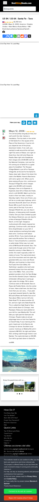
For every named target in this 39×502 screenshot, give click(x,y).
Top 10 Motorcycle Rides (12, 431)
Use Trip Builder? (9, 415)
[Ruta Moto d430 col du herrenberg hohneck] (19, 387)
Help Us (6, 443)
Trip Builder (7, 436)
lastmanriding (8, 449)
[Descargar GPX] (36, 115)
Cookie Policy (11, 479)
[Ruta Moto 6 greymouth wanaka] (9, 387)
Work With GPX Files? (11, 418)
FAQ (5, 425)
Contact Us (7, 440)
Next (32, 387)
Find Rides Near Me (10, 413)
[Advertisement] (19, 64)
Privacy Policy (32, 476)
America (23, 24)
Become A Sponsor (10, 423)
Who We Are (8, 438)
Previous (7, 387)
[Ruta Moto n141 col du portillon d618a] (30, 387)
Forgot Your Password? (11, 420)
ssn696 (4, 24)
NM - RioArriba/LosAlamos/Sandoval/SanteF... (16, 27)
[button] (5, 360)
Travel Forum (8, 433)
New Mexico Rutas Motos (17, 26)
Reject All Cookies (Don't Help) (20, 498)
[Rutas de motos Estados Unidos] (3, 22)
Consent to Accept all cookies (20, 491)
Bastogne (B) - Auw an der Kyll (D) (19, 450)
